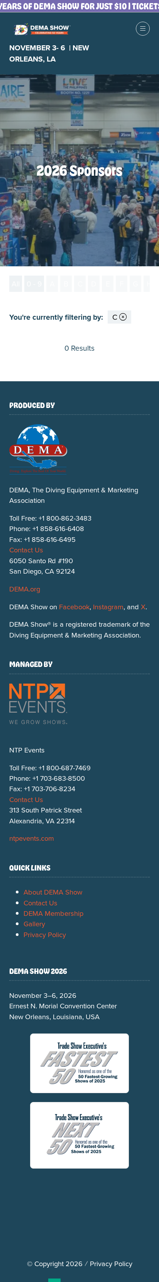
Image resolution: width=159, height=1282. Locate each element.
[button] (143, 29)
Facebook (74, 607)
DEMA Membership (53, 913)
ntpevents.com (31, 838)
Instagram (108, 607)
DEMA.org (24, 589)
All (16, 283)
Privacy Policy (45, 934)
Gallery (34, 924)
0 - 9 (34, 283)
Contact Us (26, 550)
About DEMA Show (53, 892)
